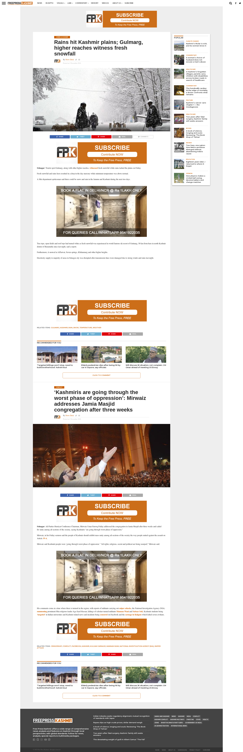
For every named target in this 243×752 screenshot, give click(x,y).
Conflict (67, 646)
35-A (45, 538)
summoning (42, 611)
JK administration (162, 726)
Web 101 (105, 3)
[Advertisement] (101, 280)
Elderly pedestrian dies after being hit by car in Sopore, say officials (100, 366)
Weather (97, 328)
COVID (198, 719)
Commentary (81, 3)
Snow (76, 328)
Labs (69, 3)
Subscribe (129, 3)
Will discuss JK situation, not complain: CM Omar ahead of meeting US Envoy (146, 366)
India (189, 716)
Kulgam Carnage (98, 646)
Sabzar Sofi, (138, 611)
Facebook (76, 646)
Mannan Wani (122, 611)
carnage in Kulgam (133, 614)
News (39, 3)
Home (157, 750)
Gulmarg (55, 328)
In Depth (49, 3)
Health (205, 719)
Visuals (60, 3)
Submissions (182, 750)
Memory (94, 3)
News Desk (70, 59)
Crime (157, 723)
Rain (70, 328)
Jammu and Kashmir (162, 716)
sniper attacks (125, 608)
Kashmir (64, 328)
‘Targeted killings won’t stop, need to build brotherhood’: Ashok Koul (55, 366)
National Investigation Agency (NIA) (137, 646)
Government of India (193, 723)
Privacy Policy (194, 750)
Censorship (56, 646)
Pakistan (190, 719)
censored (104, 614)
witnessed (94, 167)
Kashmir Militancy (177, 719)
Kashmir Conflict (161, 719)
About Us (117, 3)
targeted (41, 614)
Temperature (85, 328)
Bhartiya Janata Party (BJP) (172, 723)
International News (179, 726)
